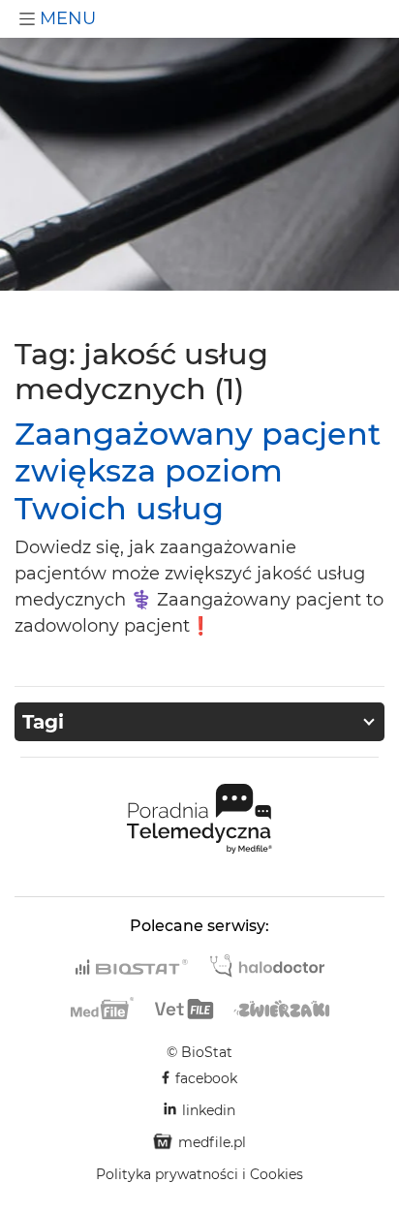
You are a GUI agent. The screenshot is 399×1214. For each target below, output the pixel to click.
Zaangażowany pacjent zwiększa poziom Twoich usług (198, 471)
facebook (206, 1078)
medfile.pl (212, 1142)
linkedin (208, 1110)
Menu (65, 18)
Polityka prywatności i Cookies (199, 1174)
